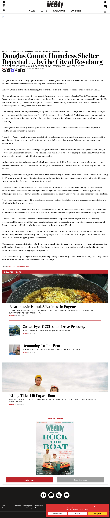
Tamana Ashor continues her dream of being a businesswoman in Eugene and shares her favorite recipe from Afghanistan (51, 312)
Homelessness (23, 266)
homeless (11, 266)
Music (11, 405)
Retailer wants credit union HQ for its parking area (48, 330)
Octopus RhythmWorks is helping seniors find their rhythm (51, 349)
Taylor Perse (21, 68)
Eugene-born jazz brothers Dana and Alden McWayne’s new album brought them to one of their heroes (52, 400)
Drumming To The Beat (41, 345)
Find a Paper (29, 479)
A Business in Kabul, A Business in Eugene (42, 306)
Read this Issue (80, 479)
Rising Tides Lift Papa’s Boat (32, 395)
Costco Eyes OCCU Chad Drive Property (54, 326)
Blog (4, 68)
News (10, 68)
